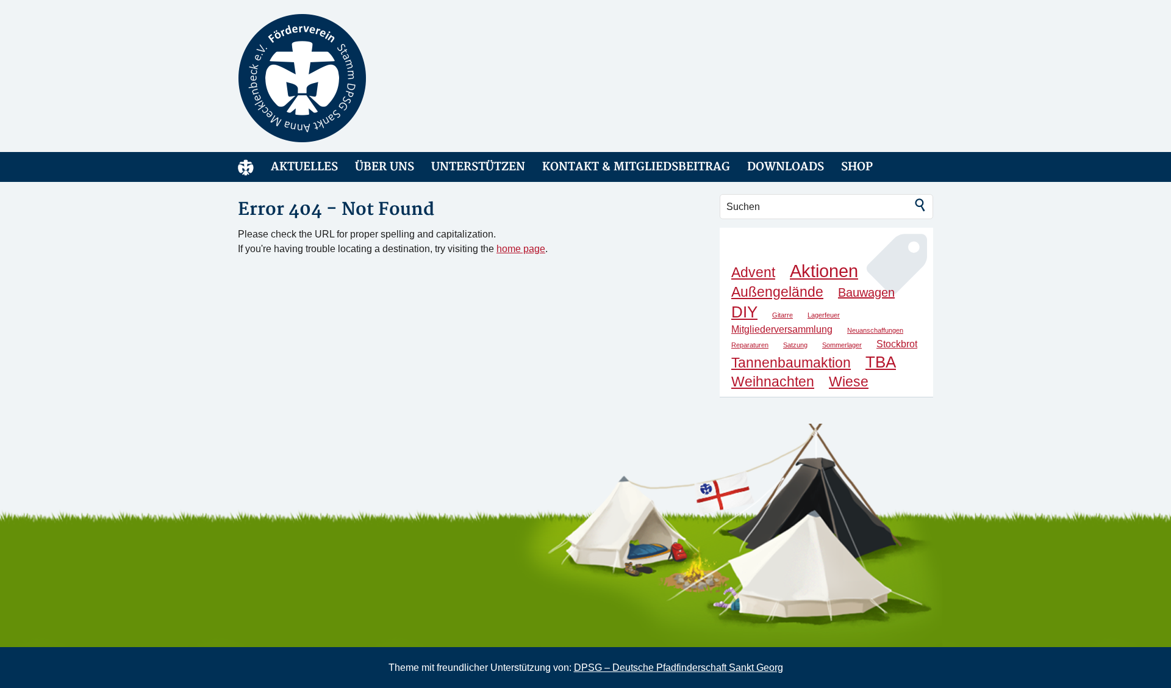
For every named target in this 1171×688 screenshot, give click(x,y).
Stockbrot (896, 343)
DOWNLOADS (785, 167)
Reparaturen (749, 345)
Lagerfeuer (824, 315)
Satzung (795, 345)
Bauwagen (866, 292)
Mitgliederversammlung (782, 329)
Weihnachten (772, 381)
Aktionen (824, 271)
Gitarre (782, 315)
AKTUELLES (304, 167)
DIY (744, 311)
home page (520, 249)
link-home (246, 167)
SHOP (857, 167)
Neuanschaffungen (875, 330)
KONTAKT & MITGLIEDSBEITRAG (636, 167)
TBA (880, 362)
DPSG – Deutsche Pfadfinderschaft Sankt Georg (678, 667)
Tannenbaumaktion (791, 363)
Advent (753, 272)
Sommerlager (842, 345)
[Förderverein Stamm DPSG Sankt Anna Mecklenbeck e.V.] (347, 78)
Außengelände (777, 292)
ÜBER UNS (384, 167)
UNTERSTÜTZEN (478, 167)
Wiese (848, 381)
